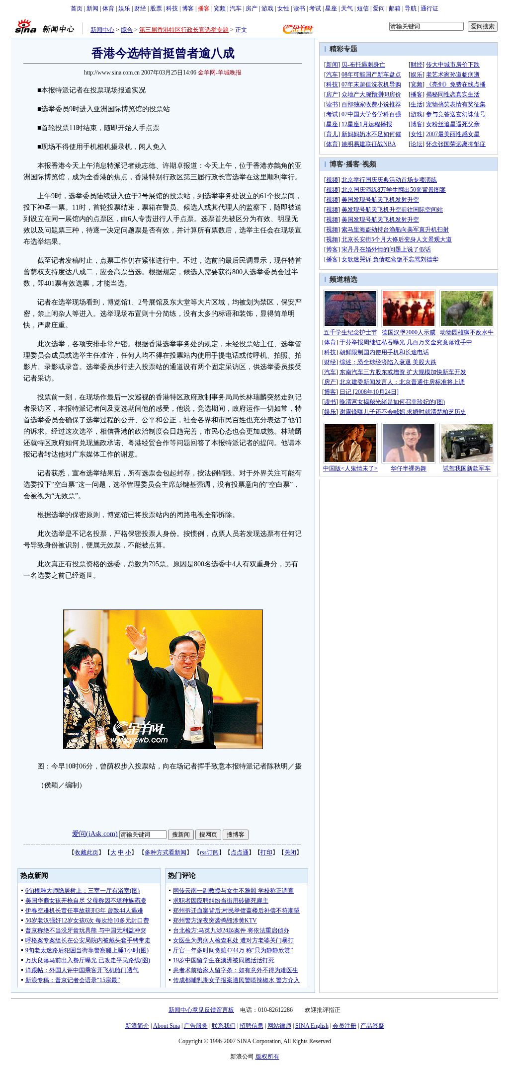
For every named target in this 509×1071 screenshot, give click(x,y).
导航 (411, 8)
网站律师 (279, 1025)
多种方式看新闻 (165, 852)
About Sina (166, 1025)
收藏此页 (86, 852)
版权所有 (267, 1056)
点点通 (240, 852)
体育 (108, 8)
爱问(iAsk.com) (95, 834)
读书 (299, 8)
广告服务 (196, 1025)
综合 (127, 29)
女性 (283, 8)
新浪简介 (137, 1025)
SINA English (312, 1025)
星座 (331, 8)
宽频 (220, 8)
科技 (172, 8)
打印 (266, 852)
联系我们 (224, 1025)
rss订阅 (209, 852)
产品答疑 (372, 1025)
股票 (156, 8)
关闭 (290, 852)
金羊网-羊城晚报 (220, 72)
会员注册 (344, 1025)
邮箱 (395, 8)
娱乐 (124, 8)
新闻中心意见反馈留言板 (201, 1009)
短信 (363, 8)
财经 (140, 8)
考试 (315, 8)
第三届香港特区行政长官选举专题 (184, 29)
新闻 (92, 8)
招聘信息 (251, 1025)
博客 (188, 8)
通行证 (429, 8)
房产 (251, 8)
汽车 (236, 8)
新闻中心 (102, 29)
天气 (347, 8)
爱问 (379, 8)
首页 (77, 8)
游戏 (267, 8)
